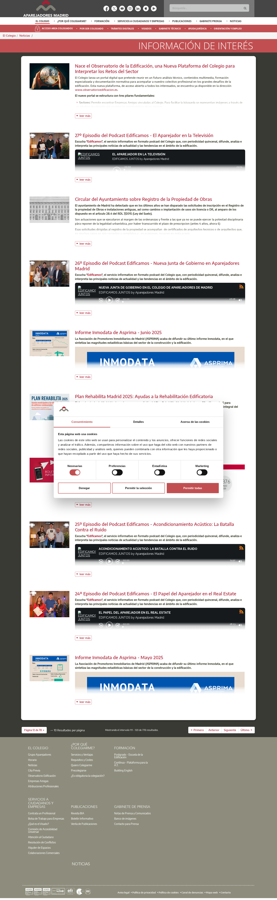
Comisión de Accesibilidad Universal (42, 830)
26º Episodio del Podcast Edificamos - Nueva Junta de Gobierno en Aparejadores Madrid (157, 265)
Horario (32, 759)
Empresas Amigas (38, 781)
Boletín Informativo (82, 818)
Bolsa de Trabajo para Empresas (46, 818)
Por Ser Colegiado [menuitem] (91, 28)
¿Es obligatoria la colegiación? (87, 775)
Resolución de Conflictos (42, 842)
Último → (246, 730)
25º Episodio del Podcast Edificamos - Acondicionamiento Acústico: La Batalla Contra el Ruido (154, 526)
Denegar (84, 488)
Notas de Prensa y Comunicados (132, 813)
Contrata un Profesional (41, 813)
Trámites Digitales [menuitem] (122, 28)
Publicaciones (181, 21)
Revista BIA (77, 813)
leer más (86, 115)
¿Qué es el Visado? (38, 823)
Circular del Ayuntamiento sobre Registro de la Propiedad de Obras (143, 199)
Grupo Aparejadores (39, 754)
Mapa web (212, 892)
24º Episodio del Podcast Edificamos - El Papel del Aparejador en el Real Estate (155, 593)
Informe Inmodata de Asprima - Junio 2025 (118, 332)
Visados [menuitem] (147, 28)
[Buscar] (245, 8)
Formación (101, 21)
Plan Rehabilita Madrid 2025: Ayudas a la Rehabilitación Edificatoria (144, 396)
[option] (42, 21)
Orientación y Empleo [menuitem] (228, 28)
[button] (34, 730)
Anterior (213, 730)
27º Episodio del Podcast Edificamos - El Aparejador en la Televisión (144, 135)
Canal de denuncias (192, 892)
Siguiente (230, 730)
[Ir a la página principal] (46, 8)
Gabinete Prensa (211, 21)
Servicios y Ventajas (82, 754)
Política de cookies (169, 892)
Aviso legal (123, 892)
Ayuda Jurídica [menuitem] (197, 28)
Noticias (235, 21)
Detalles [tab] (138, 421)
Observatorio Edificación (42, 775)
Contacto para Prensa (126, 823)
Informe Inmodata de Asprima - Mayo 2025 (119, 657)
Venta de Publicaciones (84, 823)
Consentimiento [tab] (82, 421)
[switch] (117, 472)
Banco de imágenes (125, 818)
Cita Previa (34, 770)
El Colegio (42, 21)
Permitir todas (192, 488)
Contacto (226, 892)
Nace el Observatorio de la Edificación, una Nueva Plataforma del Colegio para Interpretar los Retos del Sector (155, 68)
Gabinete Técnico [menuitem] (170, 28)
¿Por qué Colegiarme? (71, 21)
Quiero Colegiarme (81, 765)
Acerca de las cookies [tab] (195, 421)
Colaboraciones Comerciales (44, 853)
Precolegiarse (78, 770)
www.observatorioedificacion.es (96, 89)
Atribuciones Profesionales (43, 786)
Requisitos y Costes (82, 759)
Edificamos (94, 141)
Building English (123, 770)
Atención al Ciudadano (41, 837)
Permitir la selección (138, 488)
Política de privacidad (144, 892)
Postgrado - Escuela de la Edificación (128, 756)
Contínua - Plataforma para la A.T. (131, 764)
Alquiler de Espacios (39, 847)
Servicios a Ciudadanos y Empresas (141, 21)
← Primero (197, 730)
